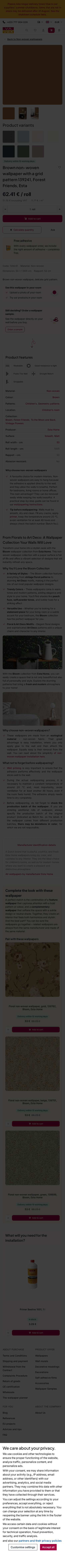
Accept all (48, 1547)
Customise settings (23, 1547)
